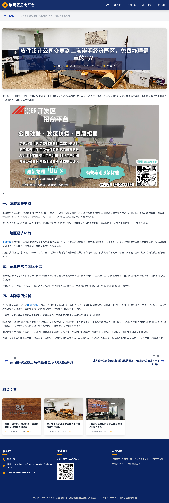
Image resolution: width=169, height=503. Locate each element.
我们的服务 (146, 5)
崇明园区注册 (157, 459)
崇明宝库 (132, 5)
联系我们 (118, 5)
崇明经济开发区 (119, 464)
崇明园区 (116, 459)
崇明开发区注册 (141, 459)
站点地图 (134, 498)
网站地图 (125, 498)
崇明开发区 (161, 5)
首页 (107, 5)
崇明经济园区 (34, 305)
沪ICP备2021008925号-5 (110, 498)
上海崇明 (7, 242)
